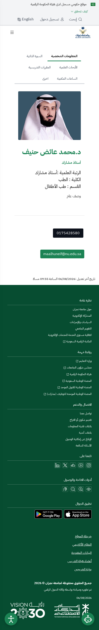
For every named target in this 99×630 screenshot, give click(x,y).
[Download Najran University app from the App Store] (78, 514)
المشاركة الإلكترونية (82, 316)
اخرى (45, 78)
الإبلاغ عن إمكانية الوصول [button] (78, 439)
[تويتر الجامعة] (65, 465)
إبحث (73, 19)
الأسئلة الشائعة (84, 445)
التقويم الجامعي (83, 328)
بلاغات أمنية (85, 433)
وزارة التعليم (85, 361)
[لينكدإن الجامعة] (57, 465)
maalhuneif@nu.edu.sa (62, 254)
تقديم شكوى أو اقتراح (81, 420)
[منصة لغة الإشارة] (65, 489)
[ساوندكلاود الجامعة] (73, 465)
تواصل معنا (86, 413)
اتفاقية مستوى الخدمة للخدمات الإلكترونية (70, 335)
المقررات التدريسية (40, 67)
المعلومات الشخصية (64, 56)
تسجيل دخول (49, 19)
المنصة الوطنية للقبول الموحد (76, 387)
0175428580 (68, 233)
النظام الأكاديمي (82, 544)
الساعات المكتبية (67, 78)
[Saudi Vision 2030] (27, 610)
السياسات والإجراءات (81, 322)
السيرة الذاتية (34, 56)
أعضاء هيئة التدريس (79, 561)
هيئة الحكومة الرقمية (80, 374)
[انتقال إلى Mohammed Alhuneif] (83, 32)
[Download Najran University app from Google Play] (48, 514)
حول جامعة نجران (82, 309)
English (27, 19)
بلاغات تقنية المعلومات (80, 426)
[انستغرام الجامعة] (88, 465)
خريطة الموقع (83, 536)
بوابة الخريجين (83, 569)
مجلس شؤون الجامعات (79, 367)
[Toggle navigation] (12, 32)
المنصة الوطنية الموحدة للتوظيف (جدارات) (69, 394)
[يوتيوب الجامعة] (81, 465)
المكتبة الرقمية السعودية (79, 341)
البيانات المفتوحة (81, 552)
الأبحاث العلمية (68, 67)
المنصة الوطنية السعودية (78, 381)
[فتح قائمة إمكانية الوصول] (11, 619)
